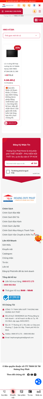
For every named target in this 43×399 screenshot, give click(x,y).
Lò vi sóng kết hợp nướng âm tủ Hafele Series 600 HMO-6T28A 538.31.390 (11, 67)
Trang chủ (8, 16)
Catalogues (7, 254)
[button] (19, 5)
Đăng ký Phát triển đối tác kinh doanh (18, 271)
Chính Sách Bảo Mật (11, 213)
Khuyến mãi (7, 249)
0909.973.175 (12, 123)
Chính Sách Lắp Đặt (11, 226)
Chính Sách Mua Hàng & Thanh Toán (18, 230)
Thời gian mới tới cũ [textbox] (13, 35)
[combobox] (21, 35)
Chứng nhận (7, 258)
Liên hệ (5, 267)
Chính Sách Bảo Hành (12, 222)
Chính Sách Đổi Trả (10, 217)
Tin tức (5, 262)
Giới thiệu (6, 245)
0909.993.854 (29, 334)
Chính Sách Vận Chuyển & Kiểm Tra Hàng (20, 235)
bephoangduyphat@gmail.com (22, 337)
